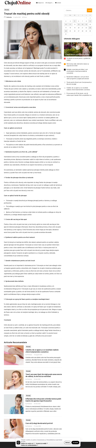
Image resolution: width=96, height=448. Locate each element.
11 (70, 24)
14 (82, 24)
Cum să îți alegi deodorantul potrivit (39, 423)
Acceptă (75, 442)
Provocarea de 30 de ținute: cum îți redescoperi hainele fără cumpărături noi (79, 94)
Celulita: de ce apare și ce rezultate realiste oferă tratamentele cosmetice (78, 89)
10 (66, 24)
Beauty (7, 9)
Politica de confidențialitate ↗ (29, 445)
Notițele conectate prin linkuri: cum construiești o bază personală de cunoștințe (77, 71)
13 (78, 24)
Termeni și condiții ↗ (42, 443)
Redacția (9, 17)
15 (86, 24)
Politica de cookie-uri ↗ (28, 443)
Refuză (67, 442)
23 (90, 28)
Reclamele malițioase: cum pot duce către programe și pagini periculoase (78, 77)
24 (66, 31)
